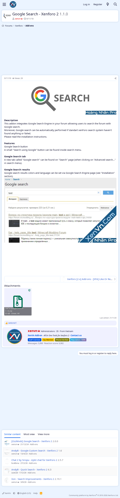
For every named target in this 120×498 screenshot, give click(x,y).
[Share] (115, 78)
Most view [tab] (29, 434)
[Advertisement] (60, 51)
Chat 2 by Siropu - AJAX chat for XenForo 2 (34, 459)
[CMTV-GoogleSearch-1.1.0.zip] (18, 301)
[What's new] (107, 4)
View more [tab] (43, 434)
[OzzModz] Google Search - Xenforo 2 (31, 441)
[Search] (115, 4)
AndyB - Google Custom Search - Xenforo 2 (34, 450)
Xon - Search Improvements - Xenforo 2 (32, 478)
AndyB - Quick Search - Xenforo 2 (29, 469)
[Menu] (4, 4)
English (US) (25, 493)
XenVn (7, 493)
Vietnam (69, 331)
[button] (14, 493)
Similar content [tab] (12, 434)
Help (35, 493)
